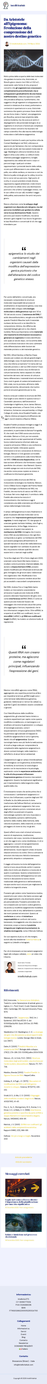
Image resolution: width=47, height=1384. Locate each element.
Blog (23, 1337)
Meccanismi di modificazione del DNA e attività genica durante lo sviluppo (22, 1084)
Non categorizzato (27, 1208)
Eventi (23, 1334)
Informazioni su (23, 1328)
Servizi (23, 1331)
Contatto (23, 1340)
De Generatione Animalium (28, 1000)
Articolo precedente (23, 1157)
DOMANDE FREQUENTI (23, 1346)
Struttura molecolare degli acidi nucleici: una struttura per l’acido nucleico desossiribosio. (23, 1061)
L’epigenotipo (23, 1018)
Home (23, 1326)
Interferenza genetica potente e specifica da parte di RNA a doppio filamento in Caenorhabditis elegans (23, 1113)
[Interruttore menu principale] (41, 5)
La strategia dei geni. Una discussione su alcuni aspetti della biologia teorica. (23, 1035)
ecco (29, 954)
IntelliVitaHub (18, 5)
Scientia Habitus (32, 939)
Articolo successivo (23, 1162)
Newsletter (23, 1343)
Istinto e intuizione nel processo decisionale (21, 1235)
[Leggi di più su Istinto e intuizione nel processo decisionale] (23, 1222)
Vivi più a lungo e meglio (20, 1136)
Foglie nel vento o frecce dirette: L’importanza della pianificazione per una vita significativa (21, 1202)
